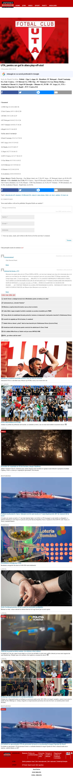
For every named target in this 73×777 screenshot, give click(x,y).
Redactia (24, 753)
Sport (37, 5)
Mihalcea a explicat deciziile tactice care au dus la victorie (20, 307)
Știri (13, 761)
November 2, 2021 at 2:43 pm (64, 269)
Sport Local (31, 765)
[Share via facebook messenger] (45, 92)
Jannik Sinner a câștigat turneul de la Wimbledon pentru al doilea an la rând (25, 299)
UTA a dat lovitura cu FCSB (11, 422)
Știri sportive (39, 765)
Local (4, 428)
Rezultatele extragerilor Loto (11, 563)
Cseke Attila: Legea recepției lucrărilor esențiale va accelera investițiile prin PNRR (27, 311)
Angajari (53, 5)
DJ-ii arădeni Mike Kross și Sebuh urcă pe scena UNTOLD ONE (21, 331)
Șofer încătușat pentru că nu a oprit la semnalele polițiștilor (22, 607)
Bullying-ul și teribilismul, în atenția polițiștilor (17, 697)
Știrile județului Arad (28, 761)
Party (44, 5)
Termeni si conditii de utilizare (49, 754)
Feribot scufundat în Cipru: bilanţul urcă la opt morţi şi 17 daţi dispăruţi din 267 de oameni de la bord (35, 515)
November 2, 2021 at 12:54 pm (64, 255)
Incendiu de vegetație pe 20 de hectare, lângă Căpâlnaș (21, 466)
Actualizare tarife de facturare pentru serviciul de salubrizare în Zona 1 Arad (25, 327)
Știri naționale (51, 761)
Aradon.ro (16, 753)
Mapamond (6, 476)
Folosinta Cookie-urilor (41, 754)
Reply (7, 265)
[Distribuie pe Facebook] (10, 92)
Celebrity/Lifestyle (62, 761)
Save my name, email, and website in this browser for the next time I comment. (26, 236)
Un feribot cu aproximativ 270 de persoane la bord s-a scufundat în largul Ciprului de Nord (33, 744)
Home (17, 5)
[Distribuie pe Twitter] (27, 92)
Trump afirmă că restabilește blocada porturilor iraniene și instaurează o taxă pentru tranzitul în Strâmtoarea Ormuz (37, 315)
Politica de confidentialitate (33, 754)
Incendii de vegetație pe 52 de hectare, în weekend (18, 319)
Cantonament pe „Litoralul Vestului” (14, 303)
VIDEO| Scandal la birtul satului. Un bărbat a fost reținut (21, 651)
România (5, 525)
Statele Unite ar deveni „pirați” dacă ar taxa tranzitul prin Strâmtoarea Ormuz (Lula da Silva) (30, 323)
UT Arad (5, 340)
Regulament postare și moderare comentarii (57, 755)
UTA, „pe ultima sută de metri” (12, 335)
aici (22, 248)
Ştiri (24, 5)
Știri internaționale (40, 761)
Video (30, 5)
